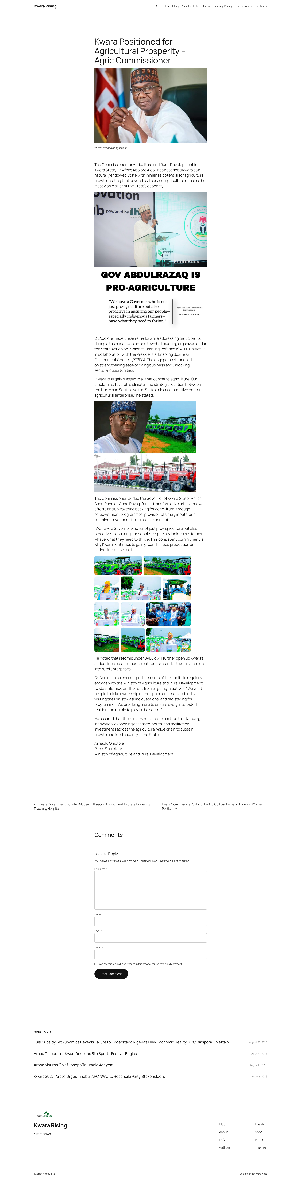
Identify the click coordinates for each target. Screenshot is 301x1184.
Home (206, 6)
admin (109, 148)
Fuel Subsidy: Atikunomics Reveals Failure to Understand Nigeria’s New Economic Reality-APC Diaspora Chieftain (131, 1042)
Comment (100, 869)
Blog (175, 6)
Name (98, 914)
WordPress (261, 1173)
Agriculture (121, 148)
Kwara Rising (45, 6)
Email (98, 930)
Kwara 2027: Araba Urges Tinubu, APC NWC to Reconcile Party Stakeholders (99, 1076)
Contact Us (190, 6)
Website (98, 947)
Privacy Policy (223, 6)
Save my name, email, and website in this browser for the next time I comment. (140, 964)
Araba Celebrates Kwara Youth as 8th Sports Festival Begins (85, 1053)
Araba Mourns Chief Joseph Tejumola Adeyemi (74, 1065)
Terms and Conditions (251, 6)
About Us (162, 6)
